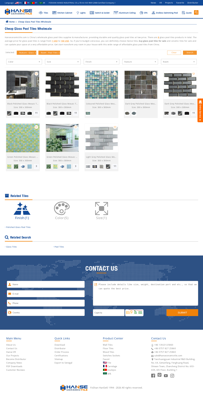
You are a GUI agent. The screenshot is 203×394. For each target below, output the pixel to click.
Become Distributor (16, 359)
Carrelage (112, 366)
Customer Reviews (15, 369)
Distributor (192, 2)
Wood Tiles (108, 352)
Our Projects (12, 355)
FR (28, 3)
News (153, 2)
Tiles (45, 12)
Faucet (106, 359)
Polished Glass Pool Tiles (18, 227)
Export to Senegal (63, 362)
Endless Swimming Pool (166, 12)
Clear (174, 52)
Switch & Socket (102, 12)
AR (44, 3)
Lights (82, 12)
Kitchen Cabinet (64, 12)
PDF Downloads (14, 366)
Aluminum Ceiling (127, 12)
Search (190, 52)
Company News (14, 362)
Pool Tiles (59, 246)
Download (60, 344)
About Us (11, 344)
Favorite (180, 2)
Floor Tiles (108, 348)
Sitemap (59, 359)
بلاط (109, 373)
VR (160, 2)
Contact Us (11, 348)
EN (20, 3)
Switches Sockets (111, 355)
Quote (188, 12)
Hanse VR (11, 352)
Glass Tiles (11, 246)
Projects (169, 2)
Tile (109, 362)
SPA (145, 12)
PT (36, 3)
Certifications (61, 355)
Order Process (62, 352)
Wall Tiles (108, 344)
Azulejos (111, 369)
